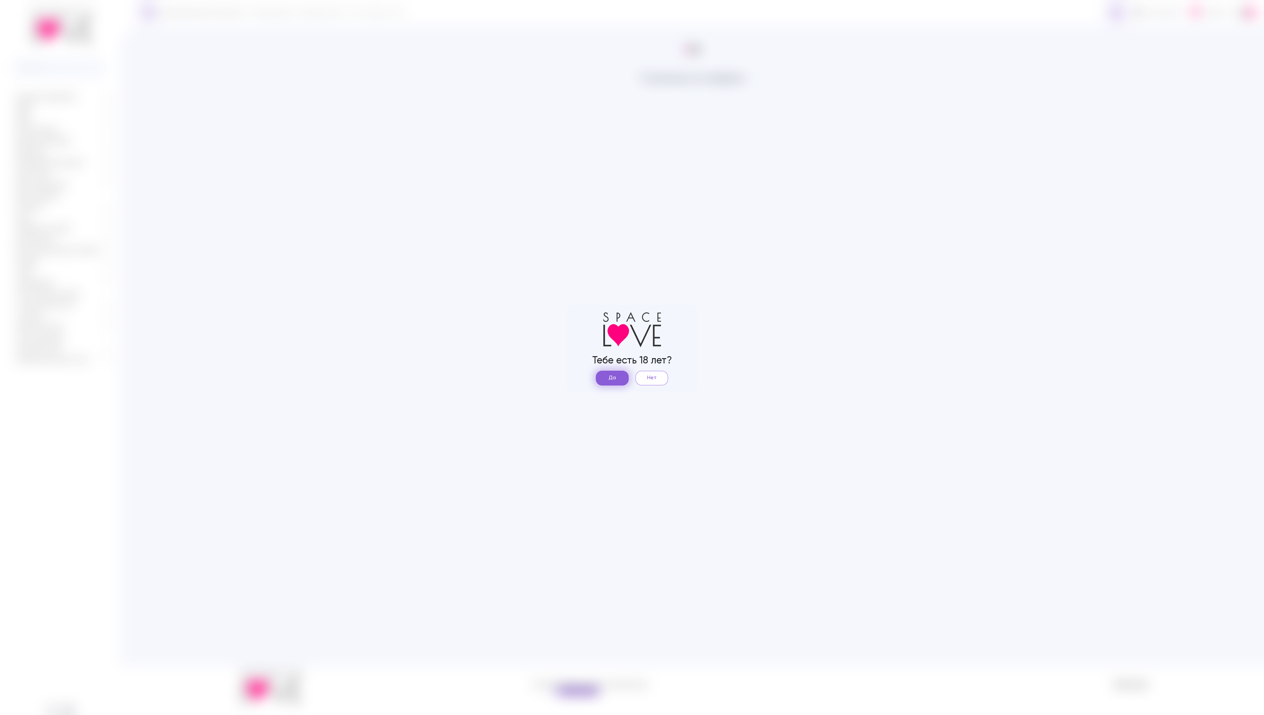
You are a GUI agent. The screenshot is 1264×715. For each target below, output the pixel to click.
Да (612, 378)
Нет (652, 378)
